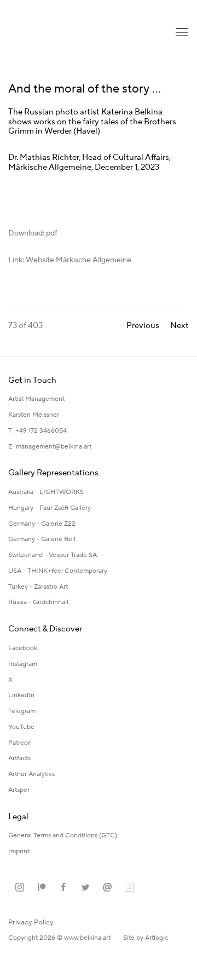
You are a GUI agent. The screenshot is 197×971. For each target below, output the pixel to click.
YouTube (21, 727)
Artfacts (19, 758)
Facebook (22, 648)
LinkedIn (21, 695)
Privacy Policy (31, 922)
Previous (142, 325)
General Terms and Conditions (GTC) (62, 835)
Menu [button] (180, 33)
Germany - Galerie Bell (42, 539)
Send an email (107, 887)
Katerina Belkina (52, 33)
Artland (129, 887)
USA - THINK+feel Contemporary (57, 571)
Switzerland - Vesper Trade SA (52, 555)
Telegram (22, 711)
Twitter (85, 887)
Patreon (20, 743)
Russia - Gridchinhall (38, 602)
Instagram (22, 664)
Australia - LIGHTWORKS (46, 492)
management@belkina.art (53, 447)
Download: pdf (32, 233)
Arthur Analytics (31, 774)
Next (179, 325)
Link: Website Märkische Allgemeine (69, 260)
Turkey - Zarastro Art (38, 587)
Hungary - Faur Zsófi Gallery (49, 508)
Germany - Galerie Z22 (42, 524)
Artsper (19, 790)
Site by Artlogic (145, 938)
